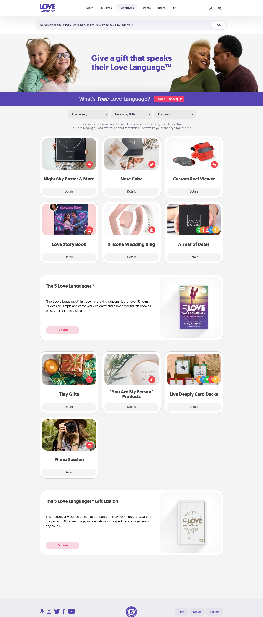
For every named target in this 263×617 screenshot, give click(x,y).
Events (146, 8)
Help (182, 612)
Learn (89, 8)
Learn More (126, 24)
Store (162, 8)
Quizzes (106, 8)
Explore (62, 330)
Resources (127, 8)
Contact (214, 612)
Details (69, 191)
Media (197, 612)
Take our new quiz (169, 99)
